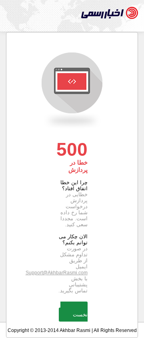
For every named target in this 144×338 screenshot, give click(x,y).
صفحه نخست (74, 312)
